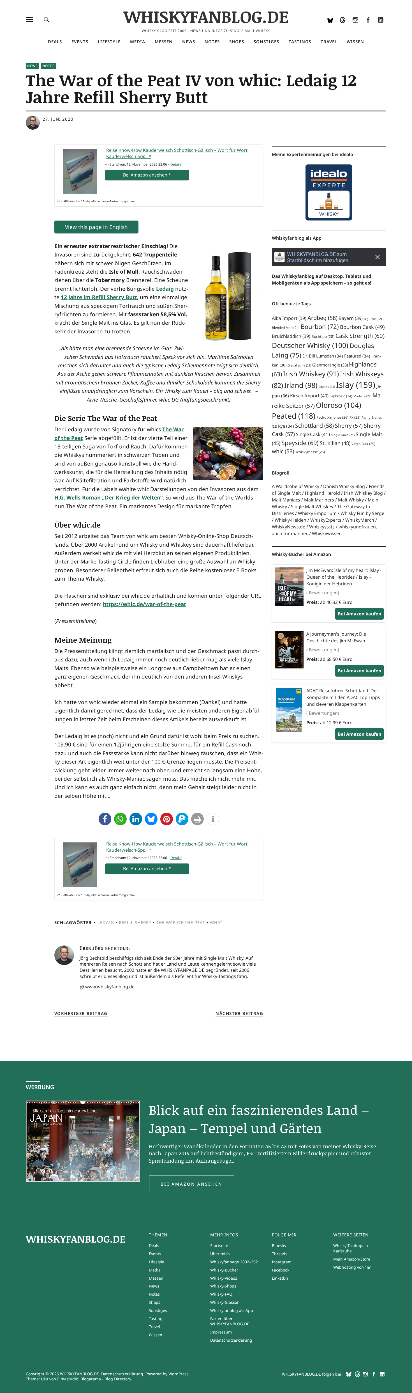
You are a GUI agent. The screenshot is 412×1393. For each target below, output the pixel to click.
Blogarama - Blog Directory (105, 1378)
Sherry (349, 425)
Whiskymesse (310, 452)
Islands (327, 387)
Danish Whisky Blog (344, 486)
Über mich (220, 1253)
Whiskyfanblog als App (231, 1310)
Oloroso (338, 405)
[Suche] (46, 19)
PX (354, 417)
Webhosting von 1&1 (352, 1267)
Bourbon (320, 326)
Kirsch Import (309, 395)
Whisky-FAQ (221, 1294)
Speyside (300, 443)
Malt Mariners (319, 500)
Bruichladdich (291, 336)
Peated (293, 416)
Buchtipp (322, 336)
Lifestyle (109, 41)
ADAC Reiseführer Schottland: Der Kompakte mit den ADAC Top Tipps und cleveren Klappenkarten (343, 697)
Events (79, 41)
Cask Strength (360, 336)
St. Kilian (335, 442)
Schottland (314, 425)
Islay (355, 384)
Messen (164, 41)
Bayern (351, 318)
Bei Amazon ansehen (192, 1184)
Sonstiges (266, 41)
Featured (357, 356)
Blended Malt (286, 327)
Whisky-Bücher (224, 1270)
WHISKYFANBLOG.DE (206, 16)
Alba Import (289, 318)
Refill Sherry (135, 922)
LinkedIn (380, 27)
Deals (55, 41)
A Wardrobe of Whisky (295, 486)
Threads (342, 27)
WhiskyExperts (325, 520)
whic (216, 922)
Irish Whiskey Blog (363, 493)
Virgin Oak (363, 443)
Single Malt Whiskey (312, 506)
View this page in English (96, 227)
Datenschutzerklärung (231, 1340)
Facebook (368, 27)
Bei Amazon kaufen (359, 614)
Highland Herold (322, 493)
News (188, 41)
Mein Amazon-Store (351, 1259)
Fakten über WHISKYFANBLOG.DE (229, 1321)
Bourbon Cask (362, 326)
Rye (286, 426)
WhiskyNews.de (288, 527)
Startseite (219, 1245)
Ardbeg (322, 318)
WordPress (178, 1373)
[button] (105, 819)
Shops (236, 41)
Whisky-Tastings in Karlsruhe (350, 1248)
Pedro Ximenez (332, 417)
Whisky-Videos (223, 1278)
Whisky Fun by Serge (362, 513)
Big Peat (373, 319)
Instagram (355, 27)
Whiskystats (322, 527)
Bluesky (330, 27)
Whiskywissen (327, 533)
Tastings (300, 41)
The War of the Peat (180, 922)
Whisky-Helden (290, 520)
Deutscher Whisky (310, 345)
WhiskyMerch (359, 520)
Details (175, 164)
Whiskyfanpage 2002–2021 (235, 1261)
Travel (329, 41)
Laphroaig (341, 396)
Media (137, 41)
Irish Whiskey (311, 373)
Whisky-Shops (223, 1286)
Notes (212, 41)
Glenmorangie (330, 365)
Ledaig (106, 922)
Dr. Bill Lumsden (322, 356)
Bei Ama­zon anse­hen (147, 175)
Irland (301, 385)
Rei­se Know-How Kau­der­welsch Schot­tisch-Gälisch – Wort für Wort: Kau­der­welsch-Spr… (177, 153)
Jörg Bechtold (110, 948)
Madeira (362, 396)
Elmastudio (67, 1378)
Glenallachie (299, 365)
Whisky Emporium (317, 513)
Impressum (221, 1332)
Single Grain (343, 435)
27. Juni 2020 (58, 119)
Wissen (355, 41)
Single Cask (313, 434)
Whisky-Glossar (224, 1302)
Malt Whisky (351, 500)
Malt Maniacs (286, 500)
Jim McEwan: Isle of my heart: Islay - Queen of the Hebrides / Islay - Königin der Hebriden (343, 577)
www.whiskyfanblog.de (110, 987)
